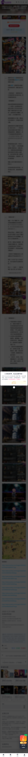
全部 (23, 742)
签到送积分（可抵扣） (15, 379)
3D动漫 (23, 747)
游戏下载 (23, 745)
